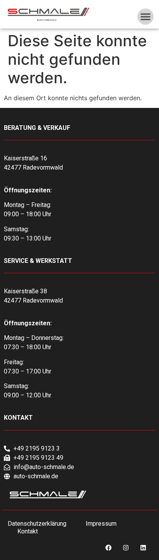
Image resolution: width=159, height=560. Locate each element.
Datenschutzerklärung (37, 523)
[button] (145, 16)
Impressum (101, 523)
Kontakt (27, 531)
